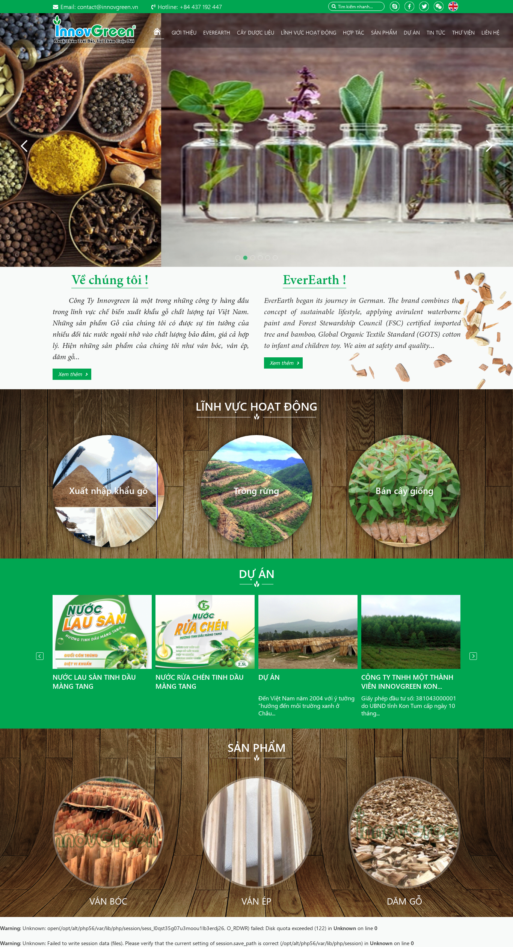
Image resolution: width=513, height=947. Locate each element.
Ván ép (256, 901)
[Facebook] (410, 6)
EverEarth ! (314, 281)
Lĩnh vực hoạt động (256, 406)
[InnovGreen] (94, 28)
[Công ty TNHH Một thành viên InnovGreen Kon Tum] (410, 632)
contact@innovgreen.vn (99, 7)
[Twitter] (425, 6)
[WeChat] (439, 6)
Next (473, 656)
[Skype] (395, 6)
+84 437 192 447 (190, 7)
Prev (40, 656)
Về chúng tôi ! (109, 281)
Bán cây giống (404, 490)
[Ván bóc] (108, 831)
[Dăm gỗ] (404, 831)
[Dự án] (308, 632)
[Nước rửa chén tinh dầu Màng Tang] (205, 632)
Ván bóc (108, 901)
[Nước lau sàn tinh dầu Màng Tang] (102, 632)
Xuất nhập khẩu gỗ (108, 490)
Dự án (257, 573)
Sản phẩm (257, 747)
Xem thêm (70, 374)
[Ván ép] (256, 831)
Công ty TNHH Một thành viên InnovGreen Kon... (407, 682)
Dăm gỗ (404, 901)
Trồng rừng (256, 490)
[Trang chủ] (157, 32)
